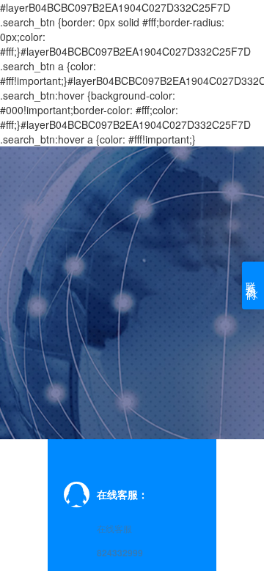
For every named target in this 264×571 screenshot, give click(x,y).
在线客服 (114, 528)
